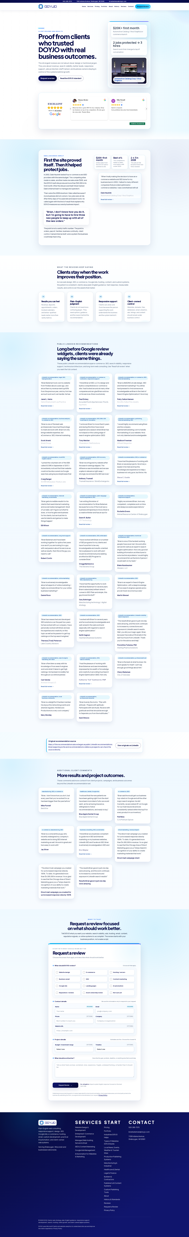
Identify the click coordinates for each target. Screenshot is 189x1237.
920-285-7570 (67, 1)
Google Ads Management (85, 1150)
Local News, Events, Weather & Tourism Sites (112, 1150)
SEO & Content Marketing (85, 1147)
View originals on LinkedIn (128, 745)
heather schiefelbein (123, 100)
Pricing (97, 6)
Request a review (48, 78)
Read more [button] (76, 117)
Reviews (123, 6)
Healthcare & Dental (112, 1169)
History (116, 6)
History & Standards (112, 1199)
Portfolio (104, 6)
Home (84, 6)
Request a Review (111, 1207)
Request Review (143, 6)
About (111, 6)
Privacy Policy (103, 1095)
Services (90, 6)
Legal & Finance (110, 1173)
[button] (146, 108)
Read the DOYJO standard (70, 78)
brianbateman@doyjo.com (117, 1)
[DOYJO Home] (47, 6)
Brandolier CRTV (84, 100)
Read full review (106, 199)
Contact (131, 6)
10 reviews (58, 110)
